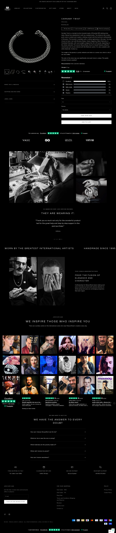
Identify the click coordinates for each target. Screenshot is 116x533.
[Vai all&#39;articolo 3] (17, 71)
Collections (28, 8)
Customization (40, 8)
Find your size (86, 115)
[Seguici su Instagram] (9, 514)
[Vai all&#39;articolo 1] (7, 71)
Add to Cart (86, 122)
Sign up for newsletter (16, 502)
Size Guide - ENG (62, 490)
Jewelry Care (60, 506)
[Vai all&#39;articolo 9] (50, 71)
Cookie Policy (108, 492)
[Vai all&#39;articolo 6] (34, 71)
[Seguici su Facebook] (5, 514)
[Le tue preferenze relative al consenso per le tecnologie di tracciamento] (113, 530)
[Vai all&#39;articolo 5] (28, 71)
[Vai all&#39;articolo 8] (45, 71)
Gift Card (52, 8)
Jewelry (17, 8)
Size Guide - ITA (61, 492)
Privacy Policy (108, 490)
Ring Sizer (60, 495)
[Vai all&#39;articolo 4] (23, 71)
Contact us (60, 508)
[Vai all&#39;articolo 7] (39, 71)
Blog (76, 8)
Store (62, 8)
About (69, 8)
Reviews (59, 503)
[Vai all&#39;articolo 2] (12, 71)
